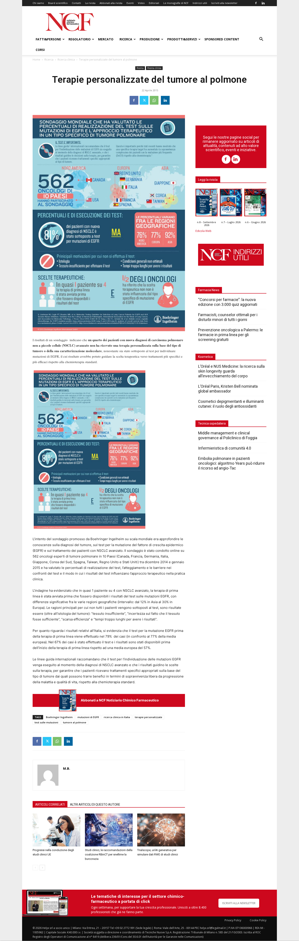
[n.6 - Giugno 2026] (255, 204)
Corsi (40, 50)
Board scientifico (58, 3)
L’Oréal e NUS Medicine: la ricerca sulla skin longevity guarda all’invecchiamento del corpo (231, 371)
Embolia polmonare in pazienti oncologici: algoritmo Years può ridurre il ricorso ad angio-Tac (231, 463)
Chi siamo (38, 3)
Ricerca (126, 39)
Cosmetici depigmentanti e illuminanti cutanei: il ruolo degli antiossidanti (231, 404)
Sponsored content (221, 39)
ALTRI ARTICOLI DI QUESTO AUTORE (95, 804)
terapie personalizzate (148, 717)
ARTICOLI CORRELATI (50, 804)
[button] (261, 40)
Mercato (105, 39)
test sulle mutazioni (46, 722)
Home (36, 59)
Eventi (130, 3)
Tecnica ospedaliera (212, 423)
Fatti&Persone (48, 39)
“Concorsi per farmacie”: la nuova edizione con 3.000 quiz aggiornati (227, 302)
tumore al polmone (74, 722)
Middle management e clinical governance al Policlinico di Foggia (227, 435)
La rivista (90, 3)
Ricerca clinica (66, 59)
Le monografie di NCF (175, 3)
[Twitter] (144, 100)
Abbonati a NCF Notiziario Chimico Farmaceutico (120, 700)
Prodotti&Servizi (182, 39)
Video (141, 3)
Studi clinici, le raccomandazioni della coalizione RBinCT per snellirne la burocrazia (108, 854)
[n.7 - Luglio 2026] (231, 204)
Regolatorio (80, 39)
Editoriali (154, 3)
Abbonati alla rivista (111, 3)
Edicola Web (203, 231)
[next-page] (42, 867)
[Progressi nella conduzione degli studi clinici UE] (56, 830)
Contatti (76, 3)
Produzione (150, 39)
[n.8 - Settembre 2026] (67, 700)
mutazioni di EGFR (88, 717)
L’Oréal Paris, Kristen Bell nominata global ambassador (228, 388)
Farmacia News (208, 290)
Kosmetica (205, 356)
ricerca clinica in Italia (117, 717)
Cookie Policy (258, 920)
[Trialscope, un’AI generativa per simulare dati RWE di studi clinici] (161, 830)
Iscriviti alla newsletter (224, 3)
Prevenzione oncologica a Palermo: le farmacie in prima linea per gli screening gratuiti (230, 335)
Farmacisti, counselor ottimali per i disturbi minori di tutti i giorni (227, 317)
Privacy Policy (233, 920)
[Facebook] (256, 3)
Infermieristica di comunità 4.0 (224, 448)
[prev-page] (35, 867)
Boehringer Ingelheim (59, 717)
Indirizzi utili (200, 3)
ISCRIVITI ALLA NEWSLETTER (238, 903)
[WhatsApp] (154, 100)
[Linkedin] (263, 3)
